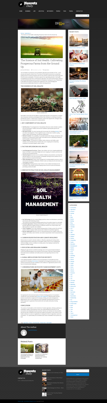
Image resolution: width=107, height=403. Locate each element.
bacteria (57, 131)
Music (71, 290)
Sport (71, 305)
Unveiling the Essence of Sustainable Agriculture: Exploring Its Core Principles (27, 356)
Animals (72, 213)
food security (35, 261)
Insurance (72, 272)
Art (71, 215)
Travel (71, 11)
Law (71, 276)
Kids (71, 274)
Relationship (73, 297)
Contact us (79, 11)
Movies (72, 288)
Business (27, 11)
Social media (73, 303)
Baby (71, 217)
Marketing (72, 284)
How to (72, 269)
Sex (71, 299)
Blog (71, 223)
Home (20, 11)
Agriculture (46, 70)
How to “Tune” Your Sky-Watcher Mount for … (54, 393)
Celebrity (72, 234)
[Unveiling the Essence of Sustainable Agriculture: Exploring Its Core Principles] (27, 348)
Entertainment (73, 246)
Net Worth (50, 11)
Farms (30, 322)
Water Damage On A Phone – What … (55, 388)
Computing (73, 240)
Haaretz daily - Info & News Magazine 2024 (27, 401)
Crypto (72, 242)
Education (72, 244)
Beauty (72, 219)
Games (72, 257)
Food (71, 251)
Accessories (73, 207)
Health (72, 263)
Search (88, 15)
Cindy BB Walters (26, 70)
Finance (72, 249)
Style (71, 307)
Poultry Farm (43, 322)
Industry (72, 271)
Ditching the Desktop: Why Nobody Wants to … (55, 383)
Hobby (72, 265)
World (71, 317)
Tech (64, 11)
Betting (72, 221)
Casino (72, 230)
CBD (71, 232)
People (58, 11)
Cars (71, 228)
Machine (72, 282)
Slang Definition (74, 301)
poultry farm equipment (42, 296)
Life (34, 11)
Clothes (72, 238)
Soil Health (49, 322)
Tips (71, 311)
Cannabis (72, 226)
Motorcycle (73, 286)
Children (72, 236)
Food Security (36, 322)
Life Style (41, 11)
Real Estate (73, 296)
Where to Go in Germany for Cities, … (55, 372)
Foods (71, 253)
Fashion (72, 248)
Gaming (72, 261)
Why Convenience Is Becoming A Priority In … (55, 378)
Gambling (72, 255)
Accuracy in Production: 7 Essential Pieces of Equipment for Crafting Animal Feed (41, 356)
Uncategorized (73, 315)
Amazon (72, 211)
